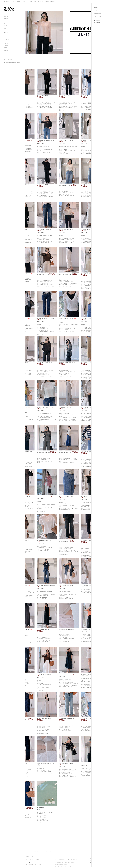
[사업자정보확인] (71, 862)
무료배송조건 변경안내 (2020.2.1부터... (102, 10)
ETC (5, 28)
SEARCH (35, 1)
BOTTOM (6, 27)
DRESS (5, 25)
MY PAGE (24, 1)
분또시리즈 (6, 32)
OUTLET (6, 30)
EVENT (5, 47)
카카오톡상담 (6, 43)
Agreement (33, 859)
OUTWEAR (6, 20)
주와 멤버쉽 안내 (97, 13)
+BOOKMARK (29, 1)
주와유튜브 (6, 18)
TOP (5, 21)
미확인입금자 (6, 48)
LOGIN (5, 1)
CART (14, 1)
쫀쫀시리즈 (6, 33)
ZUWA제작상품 (7, 16)
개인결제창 (6, 50)
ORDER (18, 1)
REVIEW (6, 45)
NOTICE (6, 42)
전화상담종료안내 (97, 16)
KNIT (5, 23)
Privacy (37, 859)
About (27, 859)
